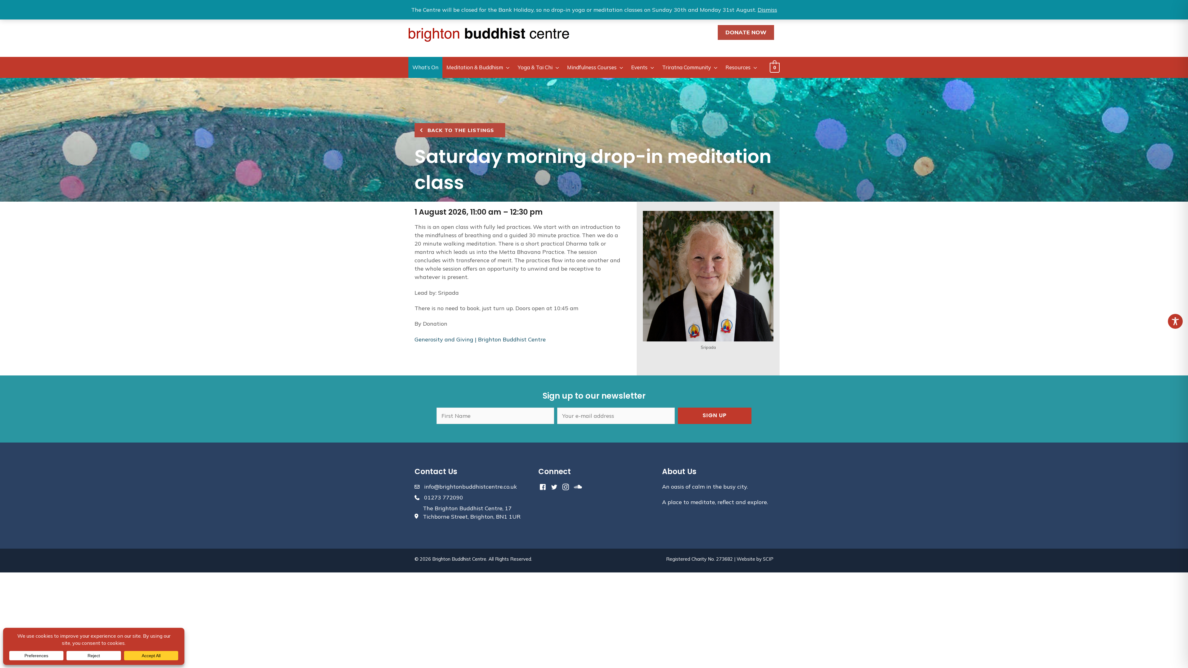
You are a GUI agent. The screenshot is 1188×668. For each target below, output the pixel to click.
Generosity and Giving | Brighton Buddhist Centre (480, 339)
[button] (714, 416)
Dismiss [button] (767, 9)
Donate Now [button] (745, 32)
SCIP (768, 559)
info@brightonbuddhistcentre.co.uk (470, 486)
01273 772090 (443, 497)
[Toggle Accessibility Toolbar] (1175, 321)
